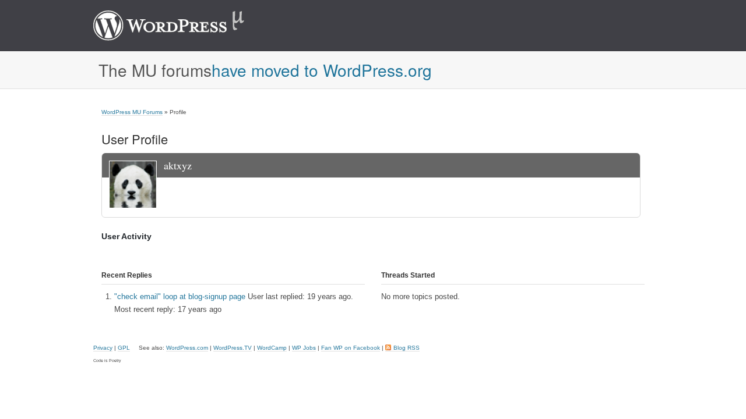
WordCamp (272, 348)
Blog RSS (406, 348)
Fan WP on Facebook (350, 348)
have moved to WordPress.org (322, 70)
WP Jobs (304, 348)
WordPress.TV (232, 348)
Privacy (102, 348)
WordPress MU (181, 25)
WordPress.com (187, 348)
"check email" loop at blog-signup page (179, 296)
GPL (124, 348)
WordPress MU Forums (132, 112)
